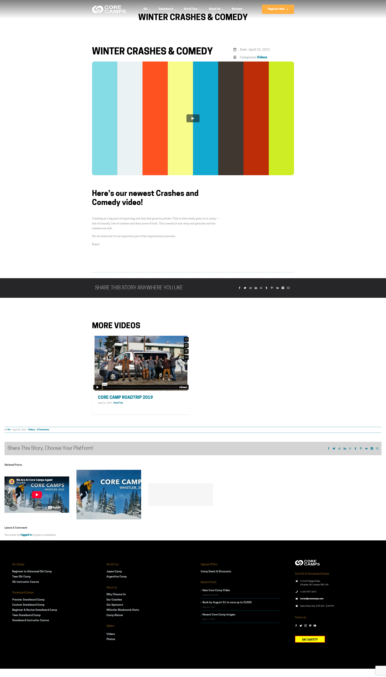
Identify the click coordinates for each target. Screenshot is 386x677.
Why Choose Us (116, 594)
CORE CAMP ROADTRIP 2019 (125, 398)
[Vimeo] (310, 625)
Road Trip (118, 403)
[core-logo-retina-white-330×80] (109, 6)
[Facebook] (239, 288)
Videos (262, 57)
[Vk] (277, 288)
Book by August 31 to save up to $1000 (227, 602)
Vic (8, 430)
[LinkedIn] (256, 288)
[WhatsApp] (261, 288)
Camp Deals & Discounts (216, 571)
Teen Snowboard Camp (26, 615)
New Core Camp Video (216, 590)
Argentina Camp (116, 577)
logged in (26, 535)
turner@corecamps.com (311, 599)
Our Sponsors (114, 605)
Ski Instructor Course (25, 582)
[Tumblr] (266, 288)
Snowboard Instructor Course (30, 620)
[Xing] (283, 288)
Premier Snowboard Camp (28, 600)
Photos (110, 639)
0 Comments (43, 430)
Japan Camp (114, 571)
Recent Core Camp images (218, 615)
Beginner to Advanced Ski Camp (32, 571)
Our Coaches (114, 600)
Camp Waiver (114, 615)
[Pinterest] (272, 288)
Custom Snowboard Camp (28, 605)
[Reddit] (250, 288)
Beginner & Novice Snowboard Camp (34, 610)
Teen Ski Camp (21, 577)
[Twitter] (245, 288)
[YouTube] (315, 625)
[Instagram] (305, 625)
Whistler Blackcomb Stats (122, 610)
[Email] (288, 288)
